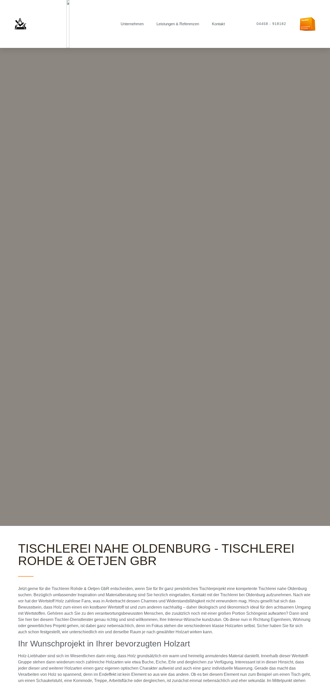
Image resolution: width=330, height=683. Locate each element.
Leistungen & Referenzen (177, 24)
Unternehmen (132, 24)
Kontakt (218, 24)
